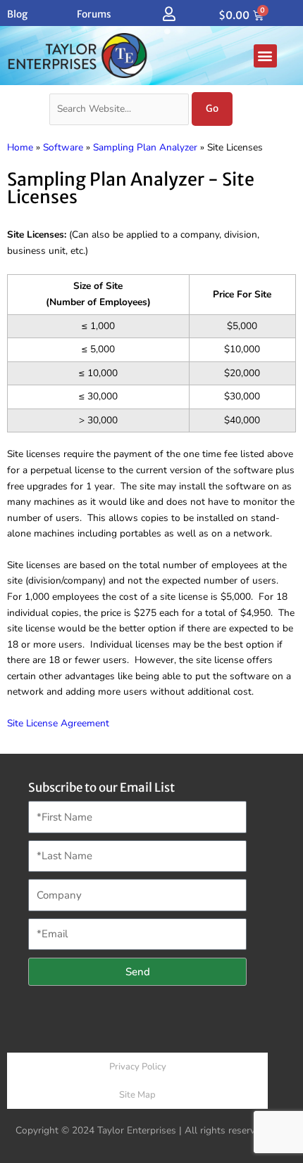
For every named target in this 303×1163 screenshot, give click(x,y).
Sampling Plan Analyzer (145, 147)
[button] (265, 56)
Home (20, 147)
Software (63, 147)
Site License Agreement (58, 723)
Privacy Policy (137, 1066)
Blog (17, 14)
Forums (94, 14)
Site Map (137, 1094)
